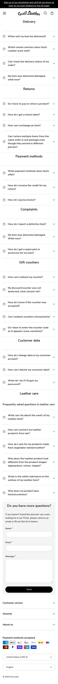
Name (8, 528)
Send (29, 589)
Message (9, 556)
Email (8, 542)
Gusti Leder (14, 677)
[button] (52, 13)
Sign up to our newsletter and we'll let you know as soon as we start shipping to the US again (29, 4)
